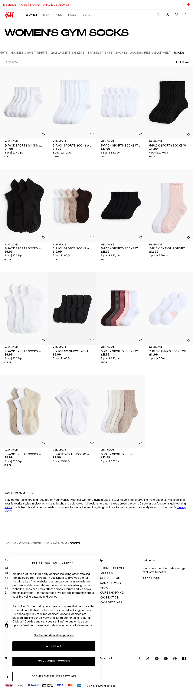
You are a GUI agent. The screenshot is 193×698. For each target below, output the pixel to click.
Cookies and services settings (53, 676)
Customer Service (111, 568)
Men (46, 14)
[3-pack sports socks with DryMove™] (24, 205)
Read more (151, 578)
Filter (179, 61)
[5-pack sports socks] (120, 411)
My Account (105, 573)
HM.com (10, 543)
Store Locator (108, 577)
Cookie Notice (107, 597)
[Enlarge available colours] (7, 156)
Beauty (88, 14)
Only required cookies (54, 661)
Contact (103, 587)
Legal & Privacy (108, 582)
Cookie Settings (109, 602)
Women (31, 14)
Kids (58, 14)
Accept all (53, 646)
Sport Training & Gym (50, 543)
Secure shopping (110, 592)
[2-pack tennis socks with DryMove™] (169, 308)
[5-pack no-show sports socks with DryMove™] (72, 308)
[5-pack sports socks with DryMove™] (24, 102)
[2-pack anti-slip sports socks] (169, 205)
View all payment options (101, 685)
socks (8, 507)
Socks (75, 543)
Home (72, 14)
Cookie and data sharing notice (54, 635)
